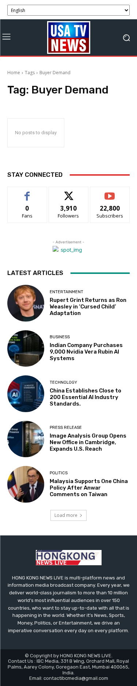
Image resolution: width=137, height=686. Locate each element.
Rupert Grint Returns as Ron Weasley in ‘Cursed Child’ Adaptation (88, 306)
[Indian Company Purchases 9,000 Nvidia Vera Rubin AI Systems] (25, 348)
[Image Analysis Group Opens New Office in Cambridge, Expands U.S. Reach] (25, 439)
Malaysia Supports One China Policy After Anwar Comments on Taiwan (89, 488)
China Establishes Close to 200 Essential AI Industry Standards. (85, 397)
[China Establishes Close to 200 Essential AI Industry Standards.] (25, 393)
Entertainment (66, 292)
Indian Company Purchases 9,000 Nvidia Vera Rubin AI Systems (86, 352)
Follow (68, 192)
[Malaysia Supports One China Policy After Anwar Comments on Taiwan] (25, 484)
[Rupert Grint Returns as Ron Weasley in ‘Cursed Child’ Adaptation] (25, 303)
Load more (65, 515)
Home (13, 72)
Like (27, 192)
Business (60, 337)
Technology (63, 382)
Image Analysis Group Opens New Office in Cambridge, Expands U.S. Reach (88, 442)
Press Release (66, 428)
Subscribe (110, 192)
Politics (59, 473)
